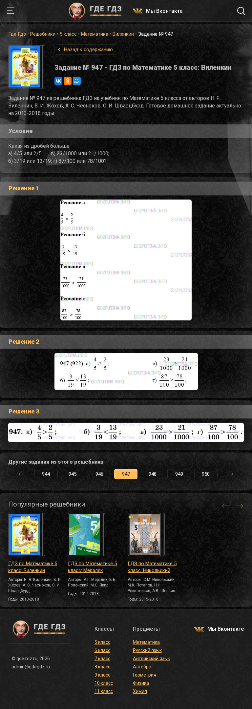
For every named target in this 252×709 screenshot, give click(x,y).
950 (206, 474)
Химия (140, 691)
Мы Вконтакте (164, 11)
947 (126, 474)
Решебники (42, 34)
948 (153, 474)
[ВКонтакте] (58, 81)
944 (46, 474)
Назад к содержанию (88, 49)
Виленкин (123, 34)
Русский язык (147, 650)
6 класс (102, 650)
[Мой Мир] (77, 81)
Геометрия (144, 675)
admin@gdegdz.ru (30, 666)
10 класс (103, 683)
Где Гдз (17, 34)
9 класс (102, 675)
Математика (94, 34)
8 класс (102, 666)
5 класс (68, 34)
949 (179, 474)
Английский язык (151, 658)
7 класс (102, 658)
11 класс (103, 691)
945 (72, 474)
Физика (141, 683)
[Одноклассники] (68, 81)
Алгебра (142, 666)
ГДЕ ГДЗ (95, 11)
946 (99, 474)
